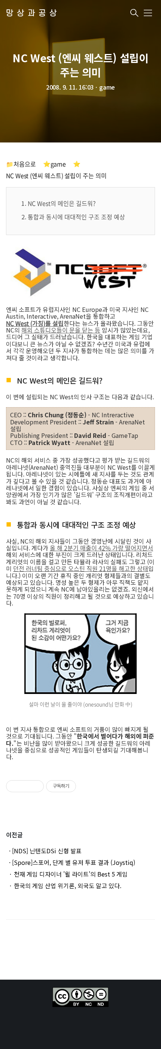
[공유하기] (26, 786)
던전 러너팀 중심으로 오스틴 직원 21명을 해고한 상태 (80, 568)
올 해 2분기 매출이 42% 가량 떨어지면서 (101, 547)
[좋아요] (15, 786)
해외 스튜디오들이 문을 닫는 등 (60, 330)
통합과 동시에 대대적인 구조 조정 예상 (76, 216)
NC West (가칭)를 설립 (35, 323)
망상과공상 (33, 13)
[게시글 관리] (35, 786)
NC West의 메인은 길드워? (61, 203)
